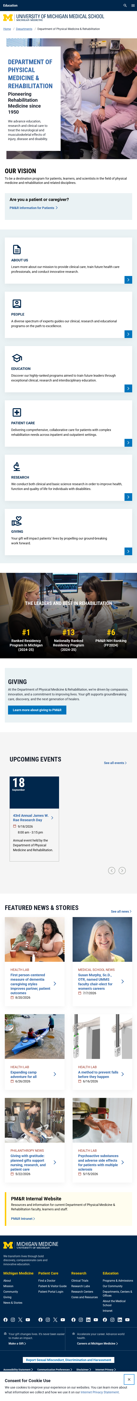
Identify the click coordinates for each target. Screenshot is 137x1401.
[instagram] (13, 1320)
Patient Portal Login (50, 1291)
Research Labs (80, 1286)
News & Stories (12, 1302)
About (7, 1280)
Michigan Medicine (18, 1273)
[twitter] (20, 1320)
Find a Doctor (46, 1280)
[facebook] (5, 1320)
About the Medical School (114, 1303)
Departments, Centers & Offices (117, 1293)
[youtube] (28, 1320)
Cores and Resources (84, 1297)
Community (10, 1291)
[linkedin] (88, 1320)
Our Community (113, 1286)
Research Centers (82, 1291)
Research (78, 1273)
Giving (7, 1297)
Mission (8, 1286)
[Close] (129, 1379)
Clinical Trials (79, 1280)
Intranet (107, 1310)
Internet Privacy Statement (100, 1392)
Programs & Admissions (118, 1280)
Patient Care (48, 1273)
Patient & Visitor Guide (52, 1286)
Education (110, 1273)
